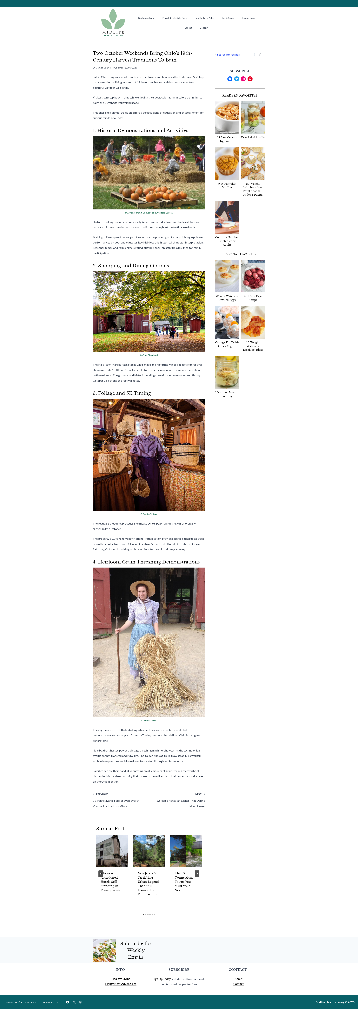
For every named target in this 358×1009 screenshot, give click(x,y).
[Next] (197, 873)
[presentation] (112, 851)
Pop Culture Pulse (204, 17)
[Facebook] (67, 1002)
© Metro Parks (148, 720)
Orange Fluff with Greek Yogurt (227, 344)
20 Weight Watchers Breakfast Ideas (253, 346)
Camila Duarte (103, 67)
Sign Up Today (162, 979)
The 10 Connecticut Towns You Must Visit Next (184, 882)
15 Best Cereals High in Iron (227, 139)
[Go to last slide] (100, 873)
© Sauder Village (149, 514)
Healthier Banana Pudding (227, 394)
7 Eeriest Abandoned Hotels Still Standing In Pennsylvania (110, 882)
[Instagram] (80, 1002)
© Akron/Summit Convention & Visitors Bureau (149, 212)
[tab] (143, 914)
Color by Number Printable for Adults (227, 241)
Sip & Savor (228, 17)
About (188, 27)
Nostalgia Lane (146, 17)
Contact (204, 27)
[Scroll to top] (351, 998)
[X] (74, 1002)
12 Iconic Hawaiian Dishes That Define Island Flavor (180, 800)
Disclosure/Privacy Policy (22, 1002)
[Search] (260, 54)
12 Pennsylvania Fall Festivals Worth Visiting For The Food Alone (116, 800)
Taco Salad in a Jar (253, 137)
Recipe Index (248, 17)
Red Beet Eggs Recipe (252, 298)
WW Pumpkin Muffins (227, 185)
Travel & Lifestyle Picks (174, 17)
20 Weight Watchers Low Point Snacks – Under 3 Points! (253, 189)
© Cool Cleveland (149, 355)
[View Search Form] (263, 23)
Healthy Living (121, 978)
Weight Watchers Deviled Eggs (227, 298)
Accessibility (50, 1002)
